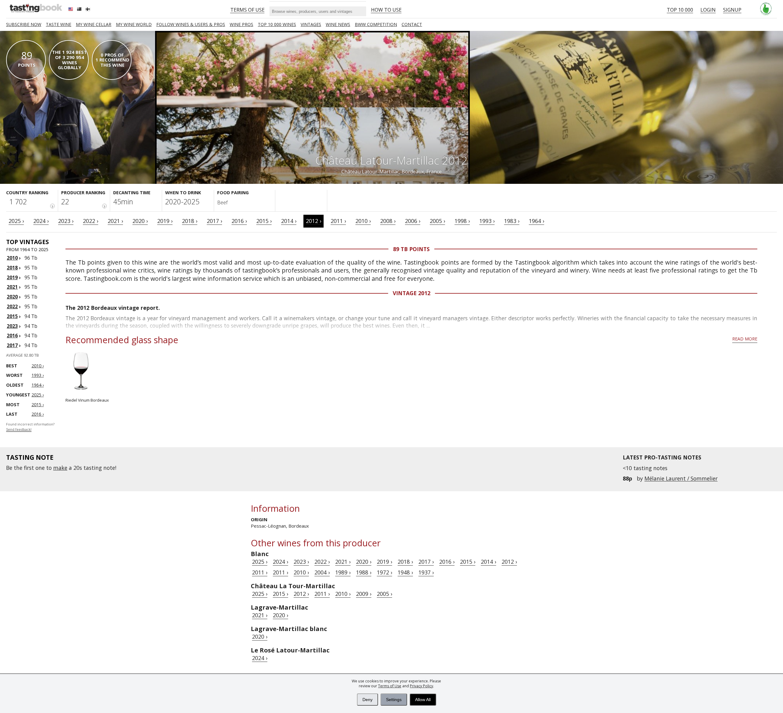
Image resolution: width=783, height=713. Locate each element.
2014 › (288, 221)
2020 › (140, 221)
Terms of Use (389, 686)
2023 (12, 326)
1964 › (536, 221)
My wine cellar (93, 24)
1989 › (343, 572)
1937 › (426, 572)
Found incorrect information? (30, 427)
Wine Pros (241, 24)
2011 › (338, 221)
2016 (12, 335)
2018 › (189, 221)
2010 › (363, 221)
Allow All (423, 699)
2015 (12, 316)
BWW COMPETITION (376, 24)
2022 (12, 306)
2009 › (363, 593)
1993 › (487, 221)
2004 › (322, 572)
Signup (732, 9)
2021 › (115, 221)
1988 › (363, 572)
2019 (12, 277)
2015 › (264, 221)
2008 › (387, 221)
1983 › (511, 221)
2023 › (65, 221)
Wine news (338, 24)
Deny (367, 699)
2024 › (41, 221)
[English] (71, 10)
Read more (744, 339)
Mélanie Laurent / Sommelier (681, 478)
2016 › (239, 221)
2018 (12, 267)
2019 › (165, 221)
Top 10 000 (680, 9)
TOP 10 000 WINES (277, 24)
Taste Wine (58, 24)
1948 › (405, 572)
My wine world (134, 24)
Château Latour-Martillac (370, 171)
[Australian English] (80, 10)
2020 (12, 296)
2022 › (90, 221)
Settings (394, 699)
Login (708, 9)
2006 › (412, 221)
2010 (12, 257)
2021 (12, 287)
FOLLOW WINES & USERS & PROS (190, 24)
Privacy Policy (421, 686)
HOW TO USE (386, 9)
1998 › (462, 221)
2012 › (313, 221)
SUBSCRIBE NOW (23, 24)
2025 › (16, 221)
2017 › (214, 221)
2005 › (437, 221)
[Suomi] (88, 10)
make (60, 467)
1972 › (384, 572)
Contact (412, 24)
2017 (12, 345)
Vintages (311, 24)
